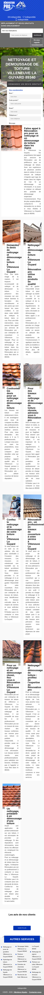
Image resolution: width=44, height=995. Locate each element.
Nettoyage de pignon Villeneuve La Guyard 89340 (36, 955)
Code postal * (13, 100)
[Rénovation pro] (14, 6)
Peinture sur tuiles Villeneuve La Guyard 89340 (37, 965)
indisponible (15, 17)
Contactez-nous (35, 992)
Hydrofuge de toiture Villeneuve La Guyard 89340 (7, 963)
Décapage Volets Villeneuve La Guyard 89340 (22, 949)
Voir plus (22, 928)
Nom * (11, 93)
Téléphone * (13, 115)
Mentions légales (20, 992)
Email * (11, 108)
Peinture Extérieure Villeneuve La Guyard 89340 (22, 957)
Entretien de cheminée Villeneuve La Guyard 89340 (22, 968)
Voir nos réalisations (9, 31)
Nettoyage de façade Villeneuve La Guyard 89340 (7, 973)
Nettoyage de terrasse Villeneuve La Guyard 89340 (36, 975)
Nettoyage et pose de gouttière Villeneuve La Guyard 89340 (7, 951)
